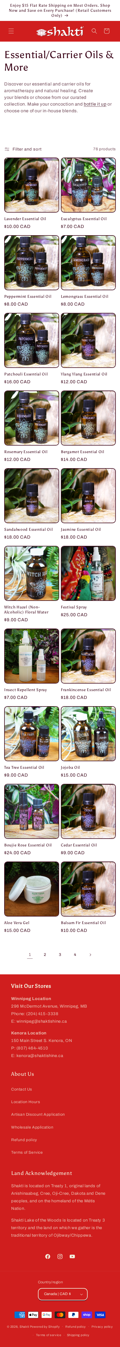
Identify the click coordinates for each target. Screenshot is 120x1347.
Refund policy (24, 1140)
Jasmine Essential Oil (81, 529)
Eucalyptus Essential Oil (84, 218)
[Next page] (90, 955)
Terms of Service (27, 1152)
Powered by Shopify (45, 1326)
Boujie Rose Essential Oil (28, 845)
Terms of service (48, 1335)
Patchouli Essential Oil (26, 374)
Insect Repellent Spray (25, 689)
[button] (11, 31)
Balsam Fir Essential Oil (83, 922)
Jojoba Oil (70, 767)
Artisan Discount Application (38, 1114)
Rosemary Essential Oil (26, 451)
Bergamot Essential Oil (82, 451)
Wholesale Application (32, 1127)
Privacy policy (102, 1326)
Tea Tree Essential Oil (24, 767)
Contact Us (21, 1089)
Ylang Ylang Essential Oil (84, 374)
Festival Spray (74, 607)
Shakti (24, 1326)
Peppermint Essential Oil (27, 296)
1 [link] (30, 954)
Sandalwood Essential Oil (28, 529)
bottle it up (95, 104)
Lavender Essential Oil (25, 218)
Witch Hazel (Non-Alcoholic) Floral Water (26, 610)
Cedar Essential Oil (79, 845)
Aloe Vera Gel (16, 922)
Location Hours (25, 1102)
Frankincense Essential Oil (86, 689)
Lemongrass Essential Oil (84, 296)
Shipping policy (78, 1335)
